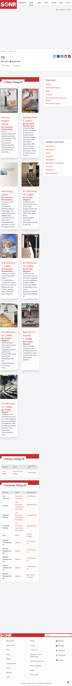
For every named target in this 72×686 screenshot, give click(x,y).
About (32, 670)
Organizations (11, 663)
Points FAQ (34, 675)
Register (62, 10)
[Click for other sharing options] (69, 56)
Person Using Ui (14, 459)
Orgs (61, 3)
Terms (32, 641)
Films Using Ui (14, 82)
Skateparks (22, 3)
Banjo (17, 535)
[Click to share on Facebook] (62, 56)
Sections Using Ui (15, 485)
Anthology (32, 473)
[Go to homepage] (8, 4)
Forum (68, 3)
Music (46, 3)
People (53, 3)
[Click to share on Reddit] (65, 56)
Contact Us (34, 650)
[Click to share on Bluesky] (54, 56)
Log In (69, 10)
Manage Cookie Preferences (35, 655)
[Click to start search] (57, 9)
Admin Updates (35, 666)
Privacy (32, 645)
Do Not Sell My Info (37, 661)
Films (39, 3)
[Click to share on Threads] (58, 56)
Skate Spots (31, 4)
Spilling (17, 542)
